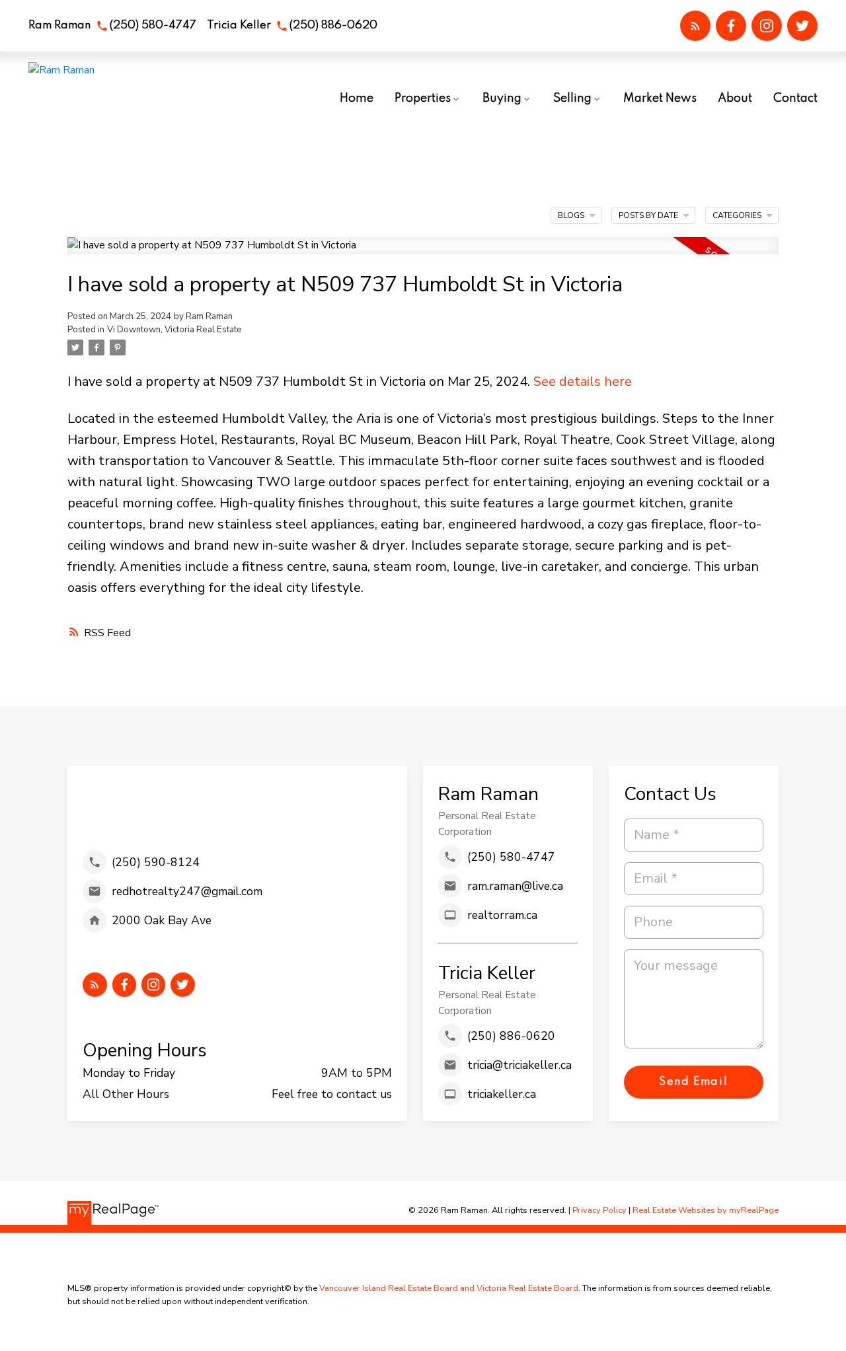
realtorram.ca (502, 915)
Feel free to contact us (332, 1094)
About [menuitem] (735, 98)
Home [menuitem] (356, 98)
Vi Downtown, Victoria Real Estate (174, 330)
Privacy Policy (599, 1210)
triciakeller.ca (501, 1094)
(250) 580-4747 (153, 25)
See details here (582, 381)
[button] (112, 26)
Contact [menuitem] (795, 98)
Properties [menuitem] (423, 98)
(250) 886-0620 (333, 25)
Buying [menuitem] (501, 98)
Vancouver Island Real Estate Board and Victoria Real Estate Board (448, 1288)
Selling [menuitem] (572, 98)
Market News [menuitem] (660, 98)
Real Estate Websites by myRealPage (706, 1210)
